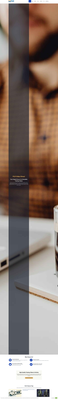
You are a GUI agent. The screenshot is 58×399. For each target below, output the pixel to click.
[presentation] (15, 393)
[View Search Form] (27, 1)
